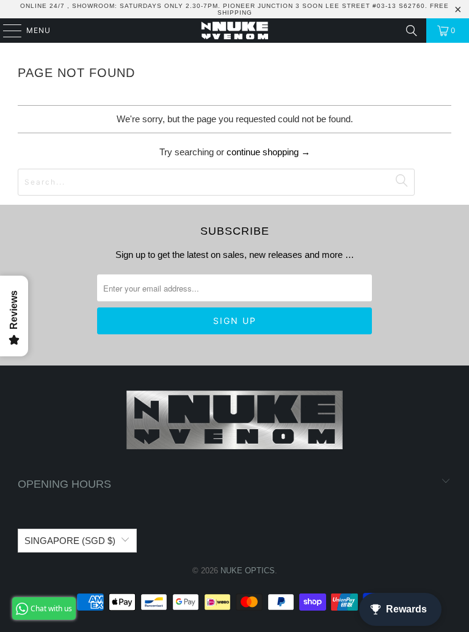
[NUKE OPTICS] (234, 30)
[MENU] (6, 30)
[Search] (411, 30)
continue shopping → (268, 152)
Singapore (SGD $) (69, 540)
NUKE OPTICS (247, 570)
